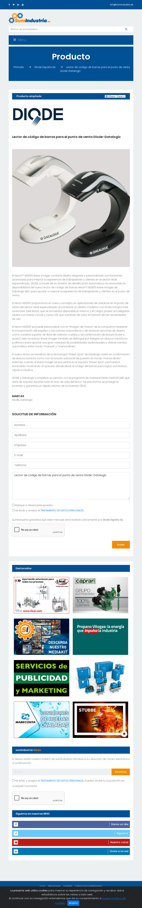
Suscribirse (120, 771)
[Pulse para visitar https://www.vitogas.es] (100, 636)
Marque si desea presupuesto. (33, 505)
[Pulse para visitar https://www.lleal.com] (41, 595)
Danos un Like (119, 824)
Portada (19, 67)
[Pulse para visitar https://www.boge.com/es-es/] (100, 678)
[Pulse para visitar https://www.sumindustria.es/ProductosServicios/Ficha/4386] (41, 636)
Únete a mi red (119, 851)
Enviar (121, 544)
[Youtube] (23, 4)
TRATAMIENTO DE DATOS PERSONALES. (62, 510)
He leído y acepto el (49, 510)
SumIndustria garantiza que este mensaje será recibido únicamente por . (67, 519)
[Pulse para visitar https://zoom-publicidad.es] (41, 678)
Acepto (73, 903)
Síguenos (122, 833)
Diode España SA (45, 67)
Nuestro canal (119, 842)
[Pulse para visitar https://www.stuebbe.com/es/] (100, 719)
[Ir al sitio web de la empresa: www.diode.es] (38, 117)
